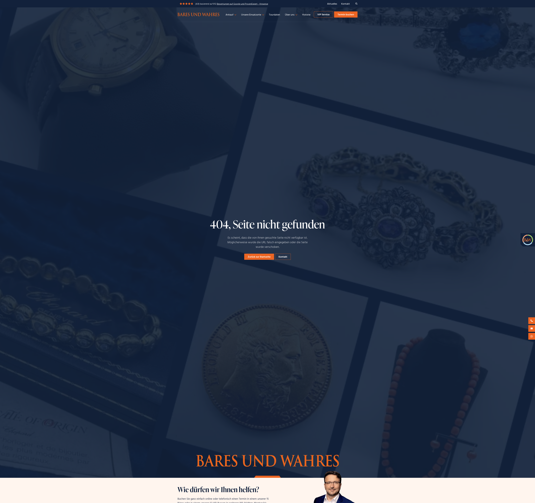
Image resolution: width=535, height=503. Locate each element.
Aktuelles (332, 4)
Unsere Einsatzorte (251, 15)
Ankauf (229, 15)
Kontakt (345, 4)
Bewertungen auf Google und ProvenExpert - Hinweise (242, 4)
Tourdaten (274, 15)
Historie (306, 15)
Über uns (289, 15)
